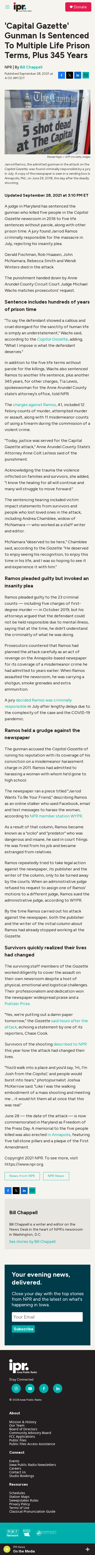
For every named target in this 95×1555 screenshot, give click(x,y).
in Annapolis (59, 1134)
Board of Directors (23, 1429)
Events (14, 1461)
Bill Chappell (31, 67)
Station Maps (19, 1496)
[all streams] (89, 1549)
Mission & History (22, 1422)
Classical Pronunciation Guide (32, 1511)
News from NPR (22, 1176)
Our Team (16, 1425)
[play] (7, 1549)
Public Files (18, 1440)
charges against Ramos (34, 404)
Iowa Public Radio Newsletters (32, 1464)
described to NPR (70, 1044)
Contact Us (17, 1472)
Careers (15, 1468)
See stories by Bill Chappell (32, 1241)
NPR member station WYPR (56, 816)
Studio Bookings (21, 1476)
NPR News (56, 1176)
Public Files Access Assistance (32, 1444)
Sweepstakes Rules (24, 1500)
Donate (80, 7)
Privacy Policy (19, 1504)
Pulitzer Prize (17, 1003)
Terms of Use (19, 1507)
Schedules (17, 1493)
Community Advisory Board (30, 1433)
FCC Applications (22, 1436)
